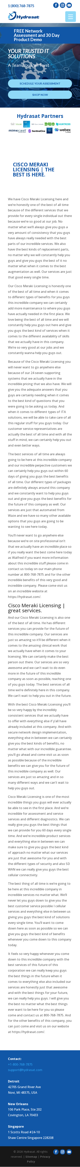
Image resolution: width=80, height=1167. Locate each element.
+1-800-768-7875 (20, 1064)
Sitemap (31, 1156)
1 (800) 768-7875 (21, 6)
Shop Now (40, 94)
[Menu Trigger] (70, 16)
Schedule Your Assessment (40, 83)
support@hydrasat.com (25, 1070)
